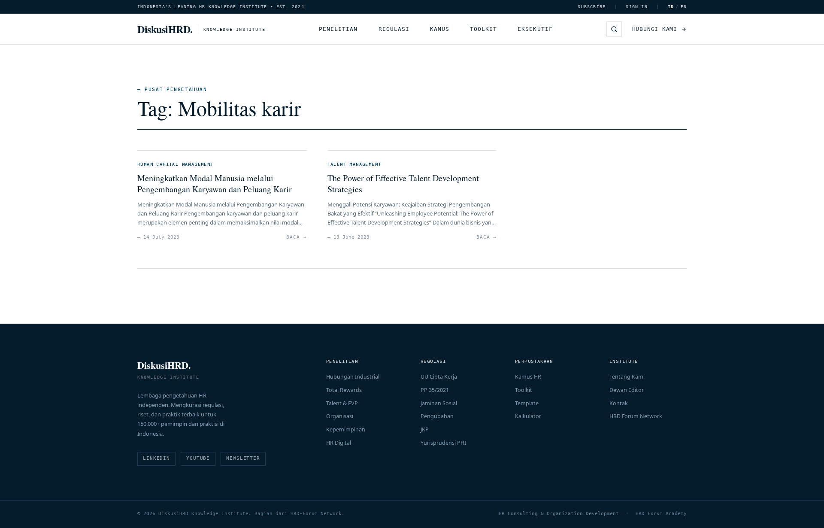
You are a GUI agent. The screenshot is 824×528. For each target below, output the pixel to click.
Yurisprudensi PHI (443, 442)
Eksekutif (535, 29)
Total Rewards (344, 390)
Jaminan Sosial (439, 403)
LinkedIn (156, 458)
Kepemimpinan (345, 429)
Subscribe (592, 6)
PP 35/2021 (435, 390)
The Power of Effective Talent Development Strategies (403, 183)
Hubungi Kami (654, 29)
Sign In (636, 6)
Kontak (618, 403)
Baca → (296, 237)
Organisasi (339, 416)
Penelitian (338, 29)
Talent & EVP (342, 403)
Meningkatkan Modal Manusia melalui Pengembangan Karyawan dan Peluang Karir (214, 183)
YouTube (198, 458)
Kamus (439, 29)
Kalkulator (528, 416)
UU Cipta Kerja (439, 376)
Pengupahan (437, 416)
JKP (425, 429)
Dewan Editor (626, 390)
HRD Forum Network (635, 416)
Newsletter (243, 458)
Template (527, 403)
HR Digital (338, 442)
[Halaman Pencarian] (614, 29)
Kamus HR (528, 376)
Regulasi (394, 29)
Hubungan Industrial (352, 376)
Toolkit (483, 29)
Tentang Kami (627, 376)
